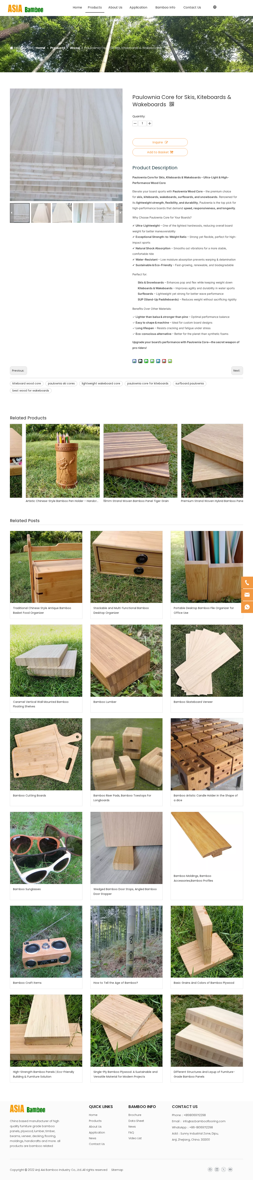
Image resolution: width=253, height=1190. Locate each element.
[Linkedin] (216, 1169)
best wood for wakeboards (30, 391)
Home (93, 1115)
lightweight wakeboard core (101, 383)
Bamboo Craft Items (27, 983)
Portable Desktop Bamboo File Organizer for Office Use (204, 610)
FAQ (131, 1132)
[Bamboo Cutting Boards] (46, 754)
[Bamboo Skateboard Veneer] (207, 661)
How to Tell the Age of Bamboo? (115, 983)
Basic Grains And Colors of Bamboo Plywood (204, 983)
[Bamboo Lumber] (127, 661)
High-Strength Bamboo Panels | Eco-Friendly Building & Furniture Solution (43, 1074)
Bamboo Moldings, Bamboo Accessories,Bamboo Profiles (193, 878)
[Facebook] (210, 1169)
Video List (135, 1138)
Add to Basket (158, 152)
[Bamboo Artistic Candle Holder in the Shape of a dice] (207, 754)
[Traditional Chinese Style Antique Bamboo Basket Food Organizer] (46, 567)
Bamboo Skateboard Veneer (193, 702)
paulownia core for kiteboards (147, 383)
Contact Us (97, 1144)
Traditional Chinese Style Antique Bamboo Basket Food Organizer (42, 610)
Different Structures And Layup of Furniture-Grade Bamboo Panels (204, 1074)
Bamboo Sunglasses (27, 889)
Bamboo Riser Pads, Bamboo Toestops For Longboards (122, 798)
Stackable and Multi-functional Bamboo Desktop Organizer (121, 610)
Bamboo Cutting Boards (29, 795)
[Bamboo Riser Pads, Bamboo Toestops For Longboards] (127, 754)
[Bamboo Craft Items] (46, 942)
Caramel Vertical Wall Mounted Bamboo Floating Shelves (41, 704)
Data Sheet (136, 1121)
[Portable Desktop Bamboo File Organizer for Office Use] (207, 567)
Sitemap (117, 1170)
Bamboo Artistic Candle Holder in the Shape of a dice (206, 798)
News (92, 1138)
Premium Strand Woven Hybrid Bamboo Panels (122, 501)
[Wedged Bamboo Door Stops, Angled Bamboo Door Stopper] (127, 848)
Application (97, 1132)
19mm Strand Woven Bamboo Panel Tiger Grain (44, 501)
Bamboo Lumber (104, 702)
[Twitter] (223, 1169)
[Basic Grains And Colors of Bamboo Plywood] (207, 942)
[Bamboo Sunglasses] (46, 848)
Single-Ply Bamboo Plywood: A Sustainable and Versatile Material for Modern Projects (125, 1074)
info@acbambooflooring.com (204, 1121)
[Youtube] (230, 1169)
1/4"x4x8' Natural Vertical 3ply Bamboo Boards (198, 501)
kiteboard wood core (26, 383)
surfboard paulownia (190, 383)
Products (95, 1121)
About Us (95, 1127)
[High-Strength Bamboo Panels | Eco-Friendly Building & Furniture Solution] (46, 1031)
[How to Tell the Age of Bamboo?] (127, 942)
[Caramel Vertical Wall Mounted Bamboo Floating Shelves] (46, 661)
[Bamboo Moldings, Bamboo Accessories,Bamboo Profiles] (207, 841)
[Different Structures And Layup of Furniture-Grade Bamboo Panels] (207, 1031)
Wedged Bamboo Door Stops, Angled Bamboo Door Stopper (125, 891)
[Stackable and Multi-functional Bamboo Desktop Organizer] (127, 567)
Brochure (134, 1115)
